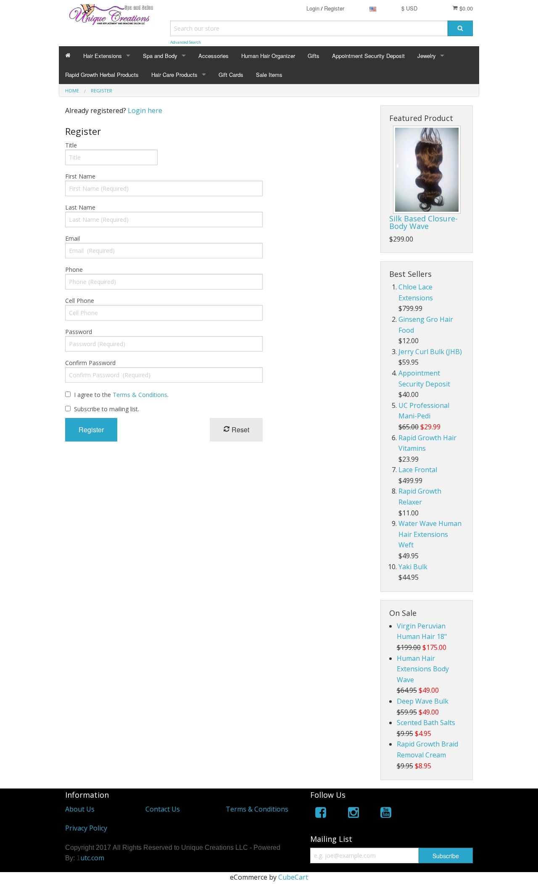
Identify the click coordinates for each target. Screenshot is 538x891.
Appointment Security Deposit (368, 56)
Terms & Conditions (140, 395)
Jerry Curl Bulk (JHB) (430, 351)
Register (334, 8)
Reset (239, 429)
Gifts (313, 56)
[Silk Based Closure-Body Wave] (426, 169)
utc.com (92, 857)
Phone (74, 269)
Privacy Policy (86, 828)
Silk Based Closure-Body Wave (423, 222)
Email (72, 238)
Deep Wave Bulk (422, 701)
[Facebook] (320, 814)
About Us (80, 809)
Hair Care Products (174, 75)
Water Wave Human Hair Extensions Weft (430, 534)
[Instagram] (353, 814)
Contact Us (162, 809)
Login (312, 8)
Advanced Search (185, 42)
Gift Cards (231, 75)
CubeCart (293, 877)
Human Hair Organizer (268, 56)
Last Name (80, 207)
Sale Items (269, 75)
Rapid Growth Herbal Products (102, 75)
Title (71, 145)
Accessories (213, 56)
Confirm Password (90, 363)
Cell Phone (79, 301)
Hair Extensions (102, 56)
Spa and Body (160, 56)
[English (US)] (372, 8)
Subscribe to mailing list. (106, 409)
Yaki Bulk (412, 566)
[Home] (68, 55)
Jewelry (426, 56)
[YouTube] (386, 814)
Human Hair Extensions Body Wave (423, 669)
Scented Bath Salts (426, 722)
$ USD (409, 8)
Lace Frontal (417, 469)
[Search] (460, 28)
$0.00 (465, 8)
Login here (145, 110)
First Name (80, 176)
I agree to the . (121, 395)
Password (78, 332)
